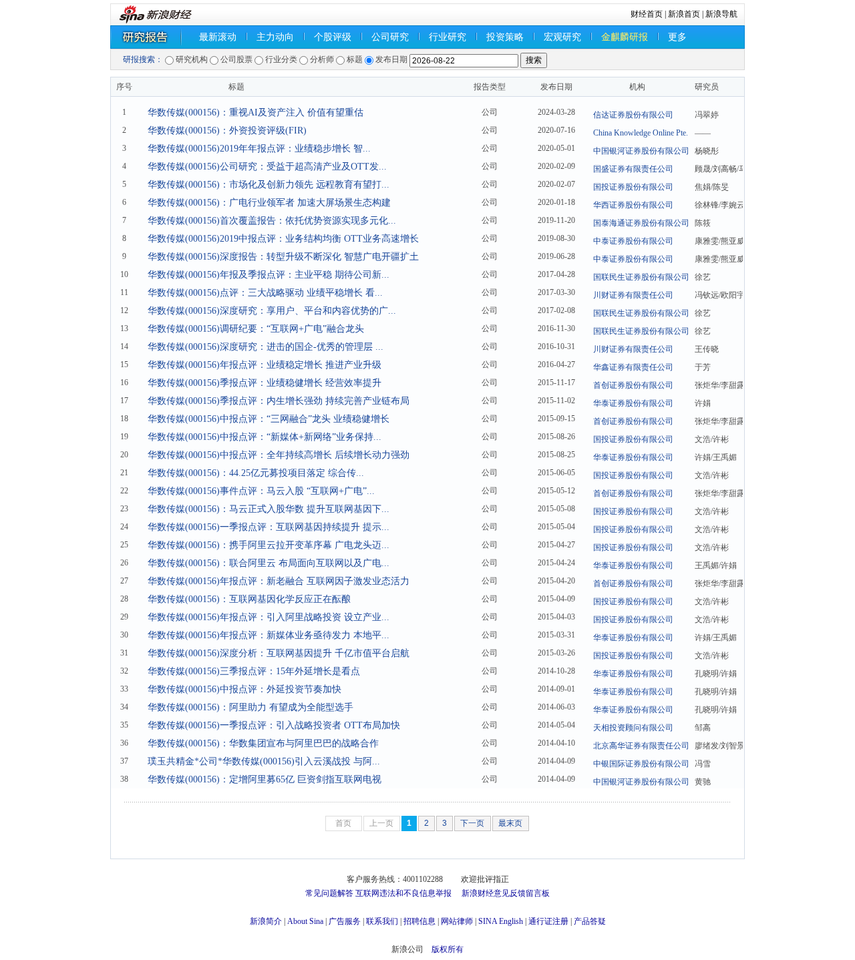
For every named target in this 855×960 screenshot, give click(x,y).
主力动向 (275, 37)
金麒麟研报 (624, 37)
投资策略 (505, 37)
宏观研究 (562, 37)
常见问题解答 (329, 893)
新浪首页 (684, 14)
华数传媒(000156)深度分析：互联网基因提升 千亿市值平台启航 (278, 653)
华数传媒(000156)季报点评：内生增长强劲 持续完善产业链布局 (278, 401)
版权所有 (448, 949)
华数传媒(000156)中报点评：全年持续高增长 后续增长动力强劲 (278, 455)
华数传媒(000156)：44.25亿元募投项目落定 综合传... (256, 473)
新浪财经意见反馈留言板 (506, 893)
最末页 (510, 823)
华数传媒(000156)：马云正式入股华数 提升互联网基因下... (268, 509)
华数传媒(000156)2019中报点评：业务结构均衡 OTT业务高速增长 (283, 239)
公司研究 (390, 37)
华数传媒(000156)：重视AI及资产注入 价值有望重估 (255, 112)
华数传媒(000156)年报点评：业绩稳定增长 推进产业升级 (264, 365)
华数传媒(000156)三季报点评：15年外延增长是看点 (254, 671)
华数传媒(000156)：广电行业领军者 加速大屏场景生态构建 (269, 203)
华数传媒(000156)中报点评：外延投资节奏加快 (244, 689)
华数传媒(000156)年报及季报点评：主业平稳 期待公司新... (268, 275)
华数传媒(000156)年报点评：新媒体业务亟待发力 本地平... (268, 635)
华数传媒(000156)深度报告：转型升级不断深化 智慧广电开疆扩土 (283, 257)
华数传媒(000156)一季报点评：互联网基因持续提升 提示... (268, 527)
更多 (677, 37)
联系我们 (382, 921)
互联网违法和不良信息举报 (403, 893)
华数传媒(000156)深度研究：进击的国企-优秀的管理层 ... (265, 347)
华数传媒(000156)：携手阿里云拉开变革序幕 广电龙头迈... (268, 545)
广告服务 (345, 921)
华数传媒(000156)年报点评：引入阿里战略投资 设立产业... (268, 617)
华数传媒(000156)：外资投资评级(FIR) (227, 131)
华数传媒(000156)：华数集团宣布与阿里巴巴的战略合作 (263, 743)
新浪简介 (266, 921)
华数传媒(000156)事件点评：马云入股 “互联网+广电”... (261, 491)
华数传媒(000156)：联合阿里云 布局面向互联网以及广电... (268, 563)
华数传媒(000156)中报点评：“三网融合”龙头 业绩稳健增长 (268, 419)
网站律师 (457, 921)
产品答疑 (590, 921)
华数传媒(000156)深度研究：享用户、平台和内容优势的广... (272, 311)
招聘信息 (419, 921)
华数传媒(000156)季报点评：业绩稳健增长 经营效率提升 (264, 383)
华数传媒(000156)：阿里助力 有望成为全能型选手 (250, 707)
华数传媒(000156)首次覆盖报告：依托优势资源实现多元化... (272, 221)
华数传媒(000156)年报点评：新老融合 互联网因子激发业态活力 (278, 581)
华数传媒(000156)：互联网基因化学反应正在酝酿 (249, 599)
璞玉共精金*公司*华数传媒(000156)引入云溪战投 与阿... (264, 761)
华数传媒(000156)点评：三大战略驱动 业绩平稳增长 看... (265, 293)
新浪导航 (721, 14)
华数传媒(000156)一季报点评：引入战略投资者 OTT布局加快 (274, 725)
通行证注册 (548, 921)
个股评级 (332, 37)
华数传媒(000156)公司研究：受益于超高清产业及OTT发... (267, 167)
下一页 (472, 823)
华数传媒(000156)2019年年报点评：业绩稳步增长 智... (259, 149)
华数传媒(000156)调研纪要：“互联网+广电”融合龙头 (256, 329)
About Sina (305, 921)
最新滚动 (217, 37)
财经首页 (647, 14)
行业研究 (447, 37)
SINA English (500, 921)
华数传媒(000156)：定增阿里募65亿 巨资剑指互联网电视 (264, 779)
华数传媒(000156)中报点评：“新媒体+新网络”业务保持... (264, 437)
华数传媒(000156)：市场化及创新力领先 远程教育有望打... (268, 185)
